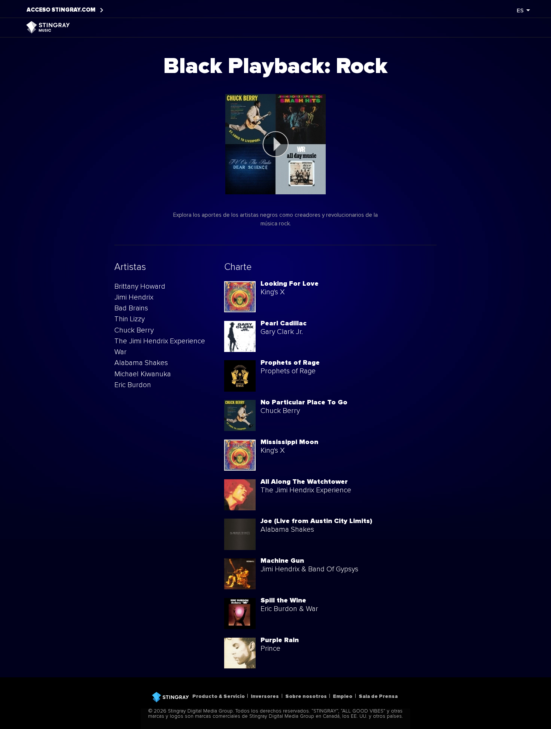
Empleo (342, 696)
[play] (275, 144)
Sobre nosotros (306, 696)
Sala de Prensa (378, 696)
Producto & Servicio (218, 696)
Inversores (265, 696)
